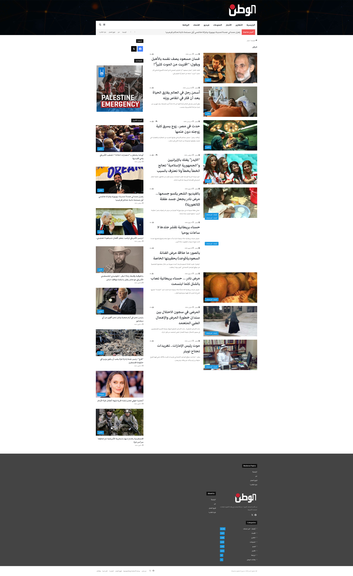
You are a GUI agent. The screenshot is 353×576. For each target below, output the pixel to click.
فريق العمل (112, 32)
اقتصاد (196, 25)
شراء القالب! (102, 32)
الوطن (196, 54)
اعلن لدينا (105, 571)
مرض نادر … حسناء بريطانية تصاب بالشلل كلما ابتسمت (175, 281)
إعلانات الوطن (251, 560)
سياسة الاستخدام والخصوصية (131, 571)
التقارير (239, 25)
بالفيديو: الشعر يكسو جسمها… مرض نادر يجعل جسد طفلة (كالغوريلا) (178, 199)
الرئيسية (251, 25)
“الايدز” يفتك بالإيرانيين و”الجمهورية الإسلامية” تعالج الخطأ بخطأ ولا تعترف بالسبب (178, 165)
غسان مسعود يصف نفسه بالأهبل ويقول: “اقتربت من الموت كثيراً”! (175, 61)
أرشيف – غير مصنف (249, 529)
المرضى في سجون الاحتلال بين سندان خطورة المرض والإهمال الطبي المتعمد (178, 317)
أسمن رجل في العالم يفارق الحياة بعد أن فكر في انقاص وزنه (176, 95)
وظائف (99, 571)
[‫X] (252, 515)
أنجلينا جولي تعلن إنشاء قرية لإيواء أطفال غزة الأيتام (120, 400)
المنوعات (217, 25)
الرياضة (185, 25)
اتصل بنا (111, 571)
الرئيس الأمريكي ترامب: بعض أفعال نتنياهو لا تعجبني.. (119, 238)
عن (119, 32)
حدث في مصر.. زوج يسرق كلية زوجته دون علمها (178, 128)
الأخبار (229, 25)
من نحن (144, 571)
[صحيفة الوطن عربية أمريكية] (242, 10)
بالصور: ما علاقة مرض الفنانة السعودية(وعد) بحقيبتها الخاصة (176, 255)
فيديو (206, 25)
